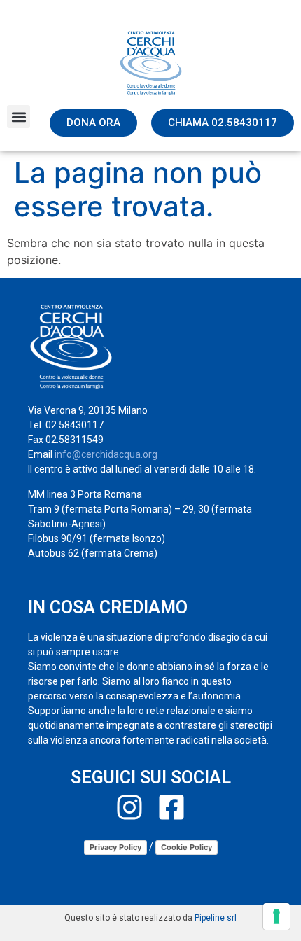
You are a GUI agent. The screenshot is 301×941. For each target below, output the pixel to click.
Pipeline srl (216, 918)
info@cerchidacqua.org (106, 454)
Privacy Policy (115, 847)
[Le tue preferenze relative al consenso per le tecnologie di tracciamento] (276, 916)
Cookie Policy (186, 847)
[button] (18, 116)
